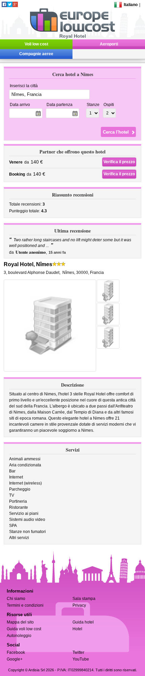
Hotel (77, 629)
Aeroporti (109, 44)
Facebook (16, 652)
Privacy (79, 605)
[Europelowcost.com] (72, 30)
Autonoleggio (19, 635)
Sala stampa (83, 598)
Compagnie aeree (36, 53)
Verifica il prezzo (119, 161)
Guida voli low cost (24, 629)
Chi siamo (16, 598)
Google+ (15, 659)
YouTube (80, 659)
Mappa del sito (20, 622)
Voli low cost (36, 44)
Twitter (78, 652)
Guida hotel (83, 622)
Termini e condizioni (25, 605)
